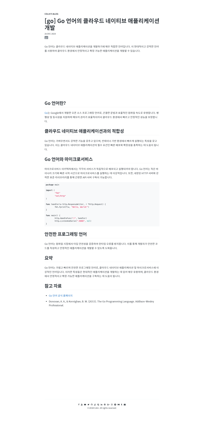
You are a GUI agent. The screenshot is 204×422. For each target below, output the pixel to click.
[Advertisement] (102, 76)
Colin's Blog (51, 13)
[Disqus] (102, 355)
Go (46, 113)
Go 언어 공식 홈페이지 (61, 295)
